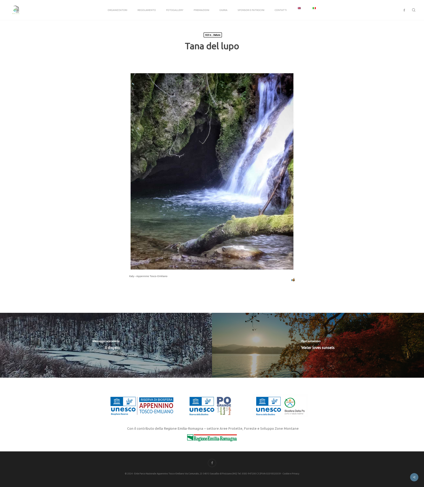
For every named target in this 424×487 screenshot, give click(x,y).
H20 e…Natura (212, 35)
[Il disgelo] (106, 345)
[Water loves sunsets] (318, 345)
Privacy (295, 473)
